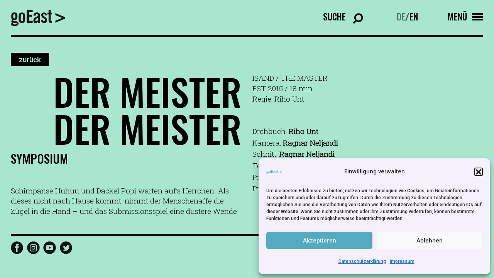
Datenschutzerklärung (362, 261)
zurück (30, 59)
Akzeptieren (319, 240)
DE (401, 16)
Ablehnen (429, 240)
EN (413, 16)
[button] (478, 172)
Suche (334, 16)
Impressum (402, 261)
